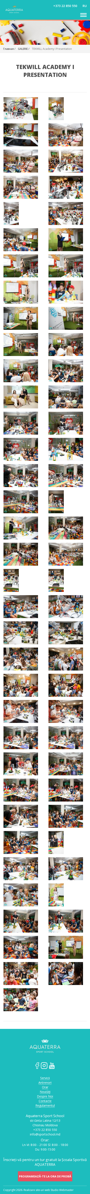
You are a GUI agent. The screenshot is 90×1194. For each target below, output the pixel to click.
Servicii (45, 1078)
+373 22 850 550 (65, 6)
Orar (45, 1087)
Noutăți (45, 1092)
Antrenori (45, 1083)
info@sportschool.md (45, 1134)
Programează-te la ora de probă (45, 1176)
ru (85, 6)
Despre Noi (45, 1096)
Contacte (45, 1101)
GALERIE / (23, 49)
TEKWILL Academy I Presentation (52, 49)
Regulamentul (45, 1106)
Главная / (9, 49)
